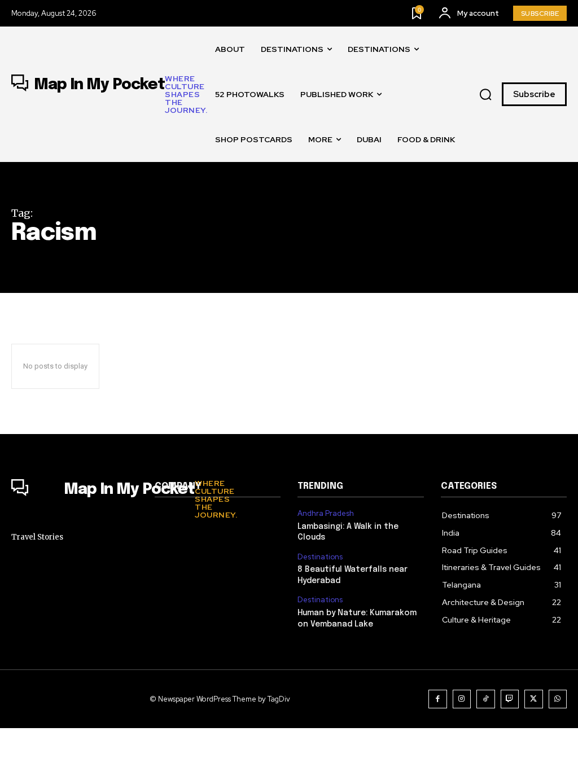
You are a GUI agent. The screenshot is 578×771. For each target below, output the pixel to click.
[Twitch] (510, 699)
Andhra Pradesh (325, 513)
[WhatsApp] (558, 699)
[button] (485, 94)
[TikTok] (485, 699)
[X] (533, 699)
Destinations (320, 557)
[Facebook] (437, 699)
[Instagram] (462, 699)
